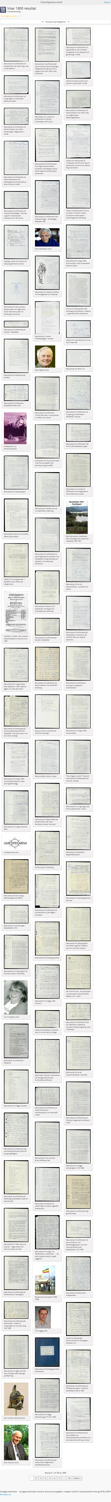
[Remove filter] (19, 16)
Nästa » (77, 1478)
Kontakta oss (5, 1494)
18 (69, 1478)
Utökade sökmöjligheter (55, 21)
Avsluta (107, 2)
